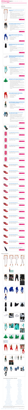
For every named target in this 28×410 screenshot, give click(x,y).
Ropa (17, 408)
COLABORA (5, 408)
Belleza (14, 408)
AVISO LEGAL (8, 408)
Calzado (16, 408)
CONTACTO (11, 408)
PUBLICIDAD (2, 408)
